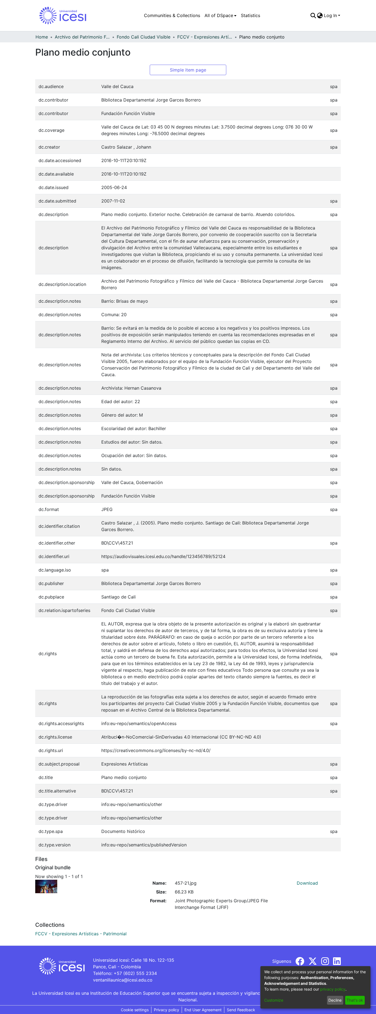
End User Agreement (203, 1009)
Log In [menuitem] (330, 15)
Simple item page (188, 70)
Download (307, 883)
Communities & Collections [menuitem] (172, 15)
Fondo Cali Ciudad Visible (143, 37)
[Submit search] (313, 15)
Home (42, 37)
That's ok (355, 1000)
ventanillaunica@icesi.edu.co (122, 980)
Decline (335, 1000)
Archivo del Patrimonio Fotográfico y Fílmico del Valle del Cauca (82, 37)
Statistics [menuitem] (250, 15)
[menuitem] (220, 15)
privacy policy (332, 989)
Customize (273, 1000)
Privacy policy (166, 1009)
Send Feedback (241, 1009)
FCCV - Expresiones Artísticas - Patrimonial (204, 37)
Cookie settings (135, 1009)
